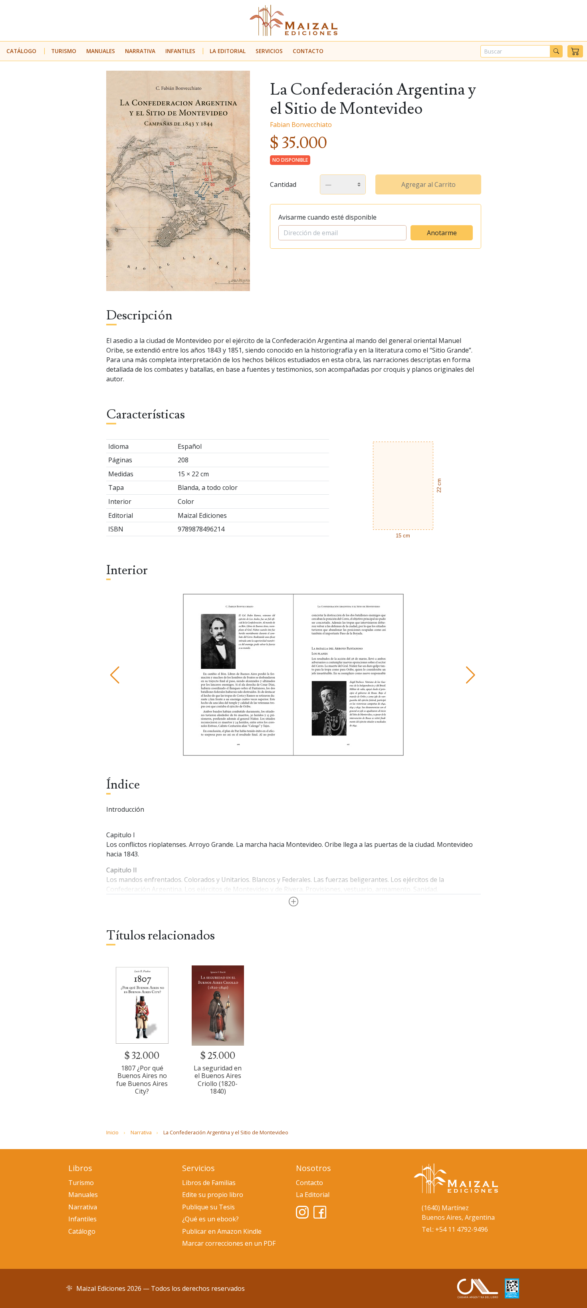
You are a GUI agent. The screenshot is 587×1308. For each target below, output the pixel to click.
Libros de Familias (209, 1182)
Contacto (308, 51)
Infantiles (180, 51)
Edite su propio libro (212, 1194)
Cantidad (283, 184)
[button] (575, 51)
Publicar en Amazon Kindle (222, 1231)
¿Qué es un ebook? (210, 1219)
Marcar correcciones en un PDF (229, 1243)
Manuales (100, 51)
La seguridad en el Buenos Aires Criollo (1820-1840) (218, 1080)
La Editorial (228, 51)
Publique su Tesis (208, 1207)
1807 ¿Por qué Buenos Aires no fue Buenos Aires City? (142, 1080)
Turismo (63, 51)
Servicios (269, 51)
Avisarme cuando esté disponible (327, 217)
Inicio (112, 1132)
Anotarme (442, 232)
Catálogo (21, 51)
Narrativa (140, 51)
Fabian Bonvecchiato (301, 124)
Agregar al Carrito (428, 184)
